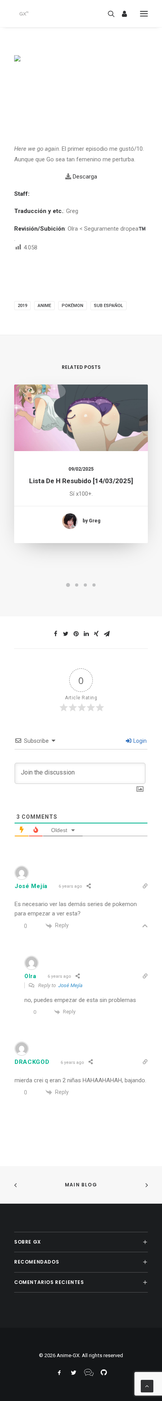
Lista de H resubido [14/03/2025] (81, 481)
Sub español (108, 305)
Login (139, 741)
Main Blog (81, 1184)
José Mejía (70, 985)
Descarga (85, 176)
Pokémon (72, 305)
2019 (22, 305)
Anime (44, 305)
